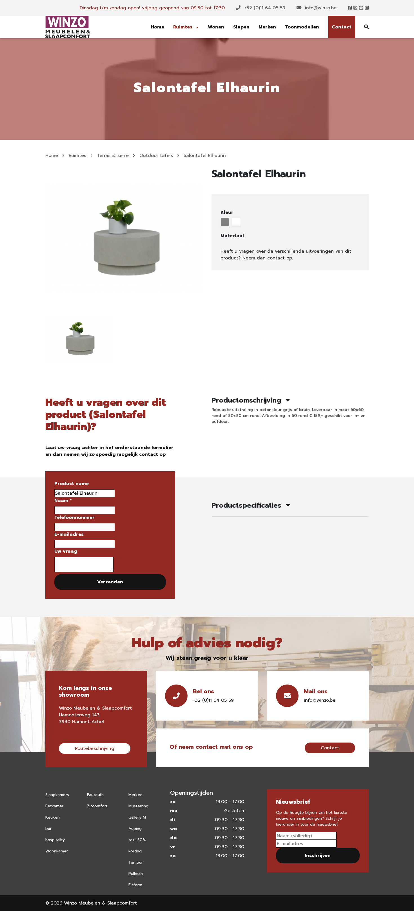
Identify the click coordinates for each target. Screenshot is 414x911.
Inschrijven (318, 855)
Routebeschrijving (94, 748)
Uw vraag (65, 551)
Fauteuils (95, 795)
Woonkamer (56, 851)
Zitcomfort (97, 806)
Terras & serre (113, 155)
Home (157, 27)
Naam (63, 500)
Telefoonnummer (74, 517)
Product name (71, 483)
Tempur (135, 862)
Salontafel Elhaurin (205, 155)
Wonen (216, 27)
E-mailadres (69, 534)
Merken (267, 27)
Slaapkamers (57, 795)
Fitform (135, 885)
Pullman (135, 874)
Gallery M (137, 817)
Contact (341, 27)
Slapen (241, 27)
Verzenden (110, 582)
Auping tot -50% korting (137, 840)
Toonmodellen (302, 27)
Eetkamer (54, 806)
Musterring (138, 806)
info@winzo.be (320, 8)
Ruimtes (183, 27)
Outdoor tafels (156, 155)
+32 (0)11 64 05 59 (264, 8)
